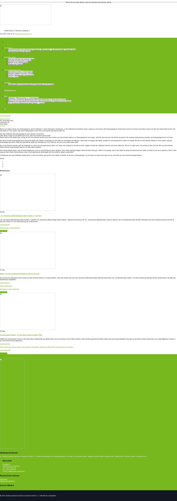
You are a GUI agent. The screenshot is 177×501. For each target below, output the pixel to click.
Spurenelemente (60, 347)
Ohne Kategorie (5, 116)
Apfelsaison (4, 289)
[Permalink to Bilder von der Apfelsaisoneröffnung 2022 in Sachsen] (27, 268)
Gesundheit (26, 347)
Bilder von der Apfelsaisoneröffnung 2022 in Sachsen (19, 274)
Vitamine (70, 347)
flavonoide (12, 347)
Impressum (3, 479)
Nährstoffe (50, 347)
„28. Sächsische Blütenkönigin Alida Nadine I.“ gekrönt (20, 216)
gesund (18, 347)
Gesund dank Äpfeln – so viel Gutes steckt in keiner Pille (21, 335)
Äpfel (6, 347)
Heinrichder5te (5, 119)
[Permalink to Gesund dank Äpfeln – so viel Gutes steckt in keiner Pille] (27, 329)
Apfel (1, 286)
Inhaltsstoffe (35, 347)
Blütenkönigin (4, 228)
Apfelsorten (8, 286)
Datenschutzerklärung (7, 481)
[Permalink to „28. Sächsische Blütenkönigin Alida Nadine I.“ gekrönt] (27, 210)
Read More (3, 231)
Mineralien (43, 347)
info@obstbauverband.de (23, 34)
